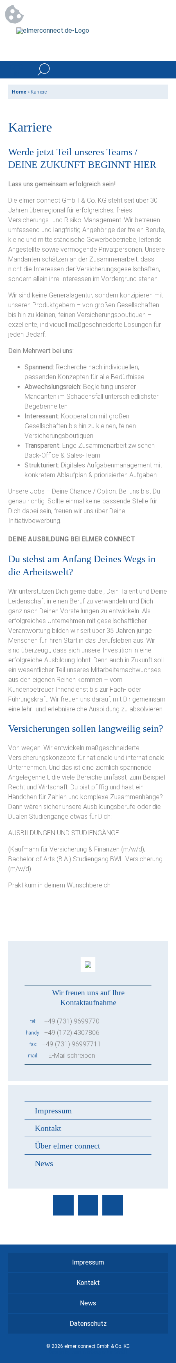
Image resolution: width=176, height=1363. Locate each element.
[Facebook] (63, 1205)
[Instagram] (88, 1205)
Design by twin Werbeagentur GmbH (88, 1352)
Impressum (53, 1110)
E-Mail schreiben (71, 1055)
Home (19, 92)
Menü (159, 69)
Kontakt (48, 1128)
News (44, 1163)
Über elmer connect (67, 1145)
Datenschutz (88, 1323)
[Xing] (112, 1205)
